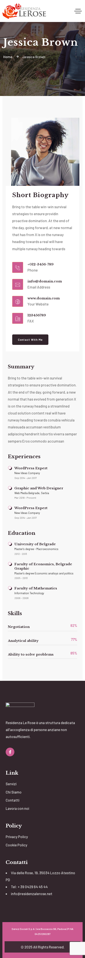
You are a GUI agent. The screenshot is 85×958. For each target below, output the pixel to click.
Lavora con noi (17, 808)
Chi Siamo (14, 792)
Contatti (12, 800)
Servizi (11, 784)
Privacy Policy (17, 836)
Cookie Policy (16, 845)
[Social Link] (10, 752)
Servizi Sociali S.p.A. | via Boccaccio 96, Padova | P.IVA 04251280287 (42, 931)
